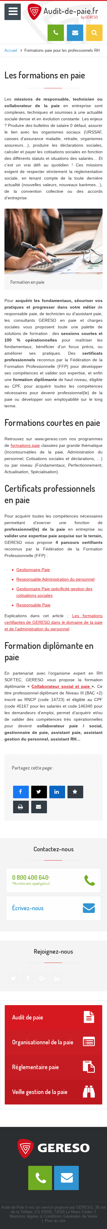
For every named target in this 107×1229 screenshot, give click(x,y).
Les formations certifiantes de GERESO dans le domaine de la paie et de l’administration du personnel (53, 622)
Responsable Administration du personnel (55, 579)
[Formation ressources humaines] (53, 1148)
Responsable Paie (33, 605)
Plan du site (55, 1221)
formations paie (25, 445)
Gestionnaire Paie (33, 569)
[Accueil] (63, 6)
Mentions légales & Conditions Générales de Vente (53, 1216)
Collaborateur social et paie (62, 686)
